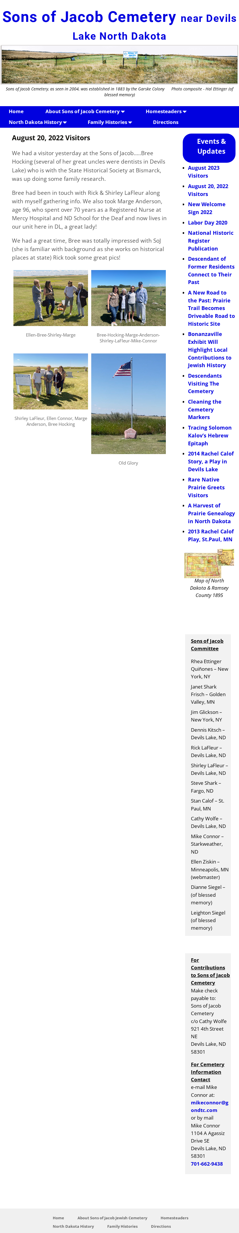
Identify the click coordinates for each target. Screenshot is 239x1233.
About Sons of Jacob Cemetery (82, 111)
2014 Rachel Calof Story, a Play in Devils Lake (211, 461)
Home (16, 111)
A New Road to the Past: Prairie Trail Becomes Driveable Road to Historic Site (211, 308)
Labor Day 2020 (207, 222)
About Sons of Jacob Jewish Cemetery (112, 1217)
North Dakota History (35, 122)
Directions (165, 122)
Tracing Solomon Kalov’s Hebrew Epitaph (210, 435)
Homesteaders (164, 111)
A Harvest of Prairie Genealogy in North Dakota (211, 513)
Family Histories (107, 122)
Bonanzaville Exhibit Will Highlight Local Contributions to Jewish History (209, 349)
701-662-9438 (207, 1163)
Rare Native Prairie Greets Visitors (206, 487)
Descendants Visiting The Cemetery (205, 383)
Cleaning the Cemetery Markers (205, 409)
